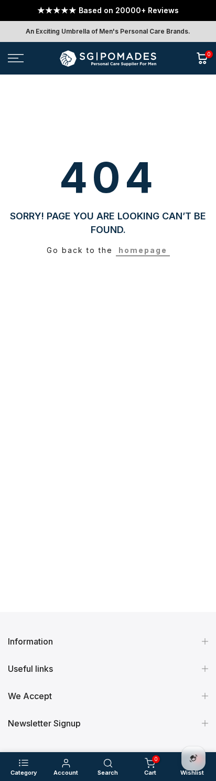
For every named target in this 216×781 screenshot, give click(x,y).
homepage (142, 250)
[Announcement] (108, 10)
